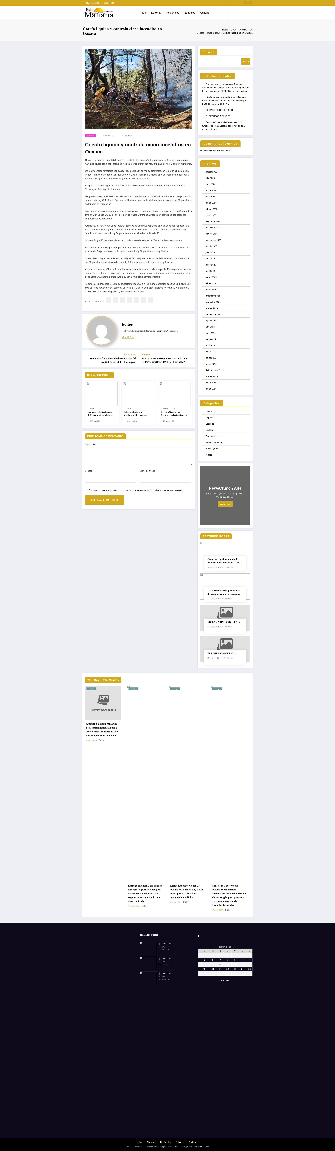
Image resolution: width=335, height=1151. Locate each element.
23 (235, 968)
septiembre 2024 (213, 314)
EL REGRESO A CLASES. (218, 116)
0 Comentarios (127, 136)
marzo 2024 (211, 351)
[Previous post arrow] (86, 358)
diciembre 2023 (213, 370)
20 (212, 968)
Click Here (225, 504)
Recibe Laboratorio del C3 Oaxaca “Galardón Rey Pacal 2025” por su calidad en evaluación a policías (186, 891)
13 (212, 964)
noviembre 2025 (213, 227)
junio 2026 (210, 184)
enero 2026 (211, 215)
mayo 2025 (211, 264)
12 (204, 964)
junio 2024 (210, 332)
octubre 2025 (212, 233)
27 (212, 973)
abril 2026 (210, 196)
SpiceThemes (203, 1146)
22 (227, 968)
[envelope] (129, 300)
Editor (127, 324)
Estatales (189, 12)
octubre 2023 (212, 376)
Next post (145, 354)
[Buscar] (233, 12)
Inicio (143, 12)
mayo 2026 (211, 190)
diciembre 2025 (213, 221)
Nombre (88, 471)
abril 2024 (210, 345)
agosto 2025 (211, 246)
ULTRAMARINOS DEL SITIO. (219, 109)
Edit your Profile (165, 330)
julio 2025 (210, 252)
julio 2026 (210, 177)
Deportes (210, 417)
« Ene (221, 980)
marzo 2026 (211, 202)
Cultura (204, 12)
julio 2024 (210, 326)
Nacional (156, 12)
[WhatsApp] (143, 300)
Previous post (130, 354)
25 (249, 968)
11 (249, 959)
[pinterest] (136, 300)
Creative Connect (174, 1146)
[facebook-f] (245, 2)
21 (220, 968)
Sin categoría (212, 448)
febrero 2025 (211, 283)
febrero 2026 (211, 208)
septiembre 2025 (213, 239)
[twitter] (115, 300)
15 (227, 964)
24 (242, 968)
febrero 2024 (211, 357)
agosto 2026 (211, 171)
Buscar (208, 52)
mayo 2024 (211, 339)
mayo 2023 (211, 382)
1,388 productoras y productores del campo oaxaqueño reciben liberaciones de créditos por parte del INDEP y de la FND (137, 414)
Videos (209, 454)
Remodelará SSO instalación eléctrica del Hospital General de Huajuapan (112, 360)
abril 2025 (210, 270)
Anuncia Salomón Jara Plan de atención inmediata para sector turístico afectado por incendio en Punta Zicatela (102, 729)
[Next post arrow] (191, 358)
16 (235, 964)
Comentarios (90, 444)
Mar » (228, 980)
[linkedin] (122, 300)
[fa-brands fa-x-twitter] (250, 2)
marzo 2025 (211, 277)
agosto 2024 (211, 320)
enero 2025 (211, 289)
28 (220, 973)
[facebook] (108, 300)
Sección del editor (214, 442)
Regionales (172, 12)
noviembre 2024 (213, 301)
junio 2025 (210, 258)
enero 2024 (211, 363)
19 (204, 968)
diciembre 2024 (213, 295)
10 (242, 959)
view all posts (128, 337)
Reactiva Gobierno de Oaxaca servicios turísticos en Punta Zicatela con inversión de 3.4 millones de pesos (174, 414)
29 (227, 973)
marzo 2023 (211, 388)
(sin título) (167, 943)
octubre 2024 (212, 308)
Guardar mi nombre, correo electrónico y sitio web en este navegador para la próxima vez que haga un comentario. (136, 490)
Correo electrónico (147, 471)
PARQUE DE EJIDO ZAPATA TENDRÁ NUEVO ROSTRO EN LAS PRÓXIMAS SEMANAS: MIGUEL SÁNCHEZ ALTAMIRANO (164, 360)
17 (242, 964)
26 (204, 973)
